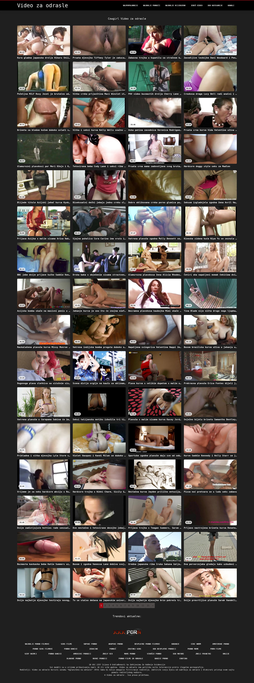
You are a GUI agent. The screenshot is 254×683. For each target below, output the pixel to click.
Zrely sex (108, 654)
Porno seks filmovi (43, 649)
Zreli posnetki (203, 654)
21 (148, 605)
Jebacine (93, 649)
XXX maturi (178, 654)
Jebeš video (196, 5)
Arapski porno (115, 644)
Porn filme (215, 649)
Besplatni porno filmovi (147, 644)
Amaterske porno (220, 644)
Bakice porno (161, 658)
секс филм (196, 644)
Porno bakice (70, 649)
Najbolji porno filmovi (37, 644)
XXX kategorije (215, 5)
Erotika (183, 658)
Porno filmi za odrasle (131, 658)
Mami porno (129, 654)
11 (143, 605)
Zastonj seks (134, 649)
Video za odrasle (116, 675)
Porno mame (193, 649)
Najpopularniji (130, 5)
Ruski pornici (100, 658)
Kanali (231, 5)
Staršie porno (154, 654)
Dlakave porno (74, 658)
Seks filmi (66, 644)
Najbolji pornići (151, 5)
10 (137, 605)
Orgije (226, 654)
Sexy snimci (31, 654)
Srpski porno (90, 644)
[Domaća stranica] (127, 632)
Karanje (175, 644)
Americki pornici (82, 654)
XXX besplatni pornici (164, 649)
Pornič (113, 649)
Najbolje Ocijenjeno (175, 5)
